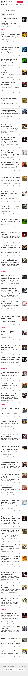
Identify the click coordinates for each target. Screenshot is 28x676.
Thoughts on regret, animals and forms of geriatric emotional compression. (10, 102)
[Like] (2, 582)
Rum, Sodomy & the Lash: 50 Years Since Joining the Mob (9, 111)
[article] (14, 22)
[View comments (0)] (8, 79)
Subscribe (20, 2)
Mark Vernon (17, 183)
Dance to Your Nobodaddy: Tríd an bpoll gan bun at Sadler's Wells (10, 358)
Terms (16, 666)
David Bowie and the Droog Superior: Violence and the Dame (10, 33)
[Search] (25, 14)
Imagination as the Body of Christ (10, 650)
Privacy (13, 666)
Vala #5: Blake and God (7, 383)
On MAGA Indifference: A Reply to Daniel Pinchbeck (10, 317)
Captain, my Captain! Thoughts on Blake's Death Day (10, 151)
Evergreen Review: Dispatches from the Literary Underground (10, 163)
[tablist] (8, 14)
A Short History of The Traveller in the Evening (10, 233)
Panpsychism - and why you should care (9, 586)
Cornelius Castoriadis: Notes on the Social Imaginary (10, 486)
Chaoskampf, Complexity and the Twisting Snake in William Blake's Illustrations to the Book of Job (10, 502)
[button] (2, 4)
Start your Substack (10, 669)
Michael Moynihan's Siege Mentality (8, 71)
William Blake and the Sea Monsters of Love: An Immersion (10, 205)
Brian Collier (10, 253)
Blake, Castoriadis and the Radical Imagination (8, 125)
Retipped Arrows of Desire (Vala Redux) (10, 373)
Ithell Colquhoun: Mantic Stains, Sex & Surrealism (10, 302)
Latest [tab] (3, 14)
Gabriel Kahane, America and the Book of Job (10, 627)
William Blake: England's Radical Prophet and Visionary (10, 545)
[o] (24, 84)
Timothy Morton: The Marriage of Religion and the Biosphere (10, 573)
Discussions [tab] (11, 14)
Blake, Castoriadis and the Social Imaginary (10, 475)
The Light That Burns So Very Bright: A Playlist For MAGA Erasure (9, 193)
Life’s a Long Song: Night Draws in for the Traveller (10, 19)
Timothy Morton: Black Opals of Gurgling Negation (10, 138)
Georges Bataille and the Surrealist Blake (8, 83)
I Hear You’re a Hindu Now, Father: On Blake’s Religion (10, 409)
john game (16, 267)
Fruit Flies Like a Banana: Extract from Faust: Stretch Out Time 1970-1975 (10, 558)
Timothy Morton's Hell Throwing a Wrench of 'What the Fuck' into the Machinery (10, 531)
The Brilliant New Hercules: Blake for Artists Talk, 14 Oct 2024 (10, 420)
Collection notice (23, 666)
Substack (7, 673)
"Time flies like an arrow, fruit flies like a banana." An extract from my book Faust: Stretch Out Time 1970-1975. (10, 562)
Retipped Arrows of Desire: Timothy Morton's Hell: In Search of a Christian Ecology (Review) (10, 518)
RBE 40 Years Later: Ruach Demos (10, 219)
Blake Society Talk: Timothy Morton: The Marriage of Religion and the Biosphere (10, 615)
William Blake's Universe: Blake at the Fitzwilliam (10, 639)
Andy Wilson (7, 24)
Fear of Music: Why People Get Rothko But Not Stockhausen (9, 463)
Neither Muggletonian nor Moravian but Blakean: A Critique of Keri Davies (10, 247)
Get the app (20, 669)
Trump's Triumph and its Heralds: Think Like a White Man (10, 394)
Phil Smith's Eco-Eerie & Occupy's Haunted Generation (10, 346)
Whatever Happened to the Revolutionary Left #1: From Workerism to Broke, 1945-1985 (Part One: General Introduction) (10, 290)
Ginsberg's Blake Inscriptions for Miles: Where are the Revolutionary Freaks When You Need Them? (10, 448)
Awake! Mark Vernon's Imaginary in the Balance (10, 177)
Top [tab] (7, 14)
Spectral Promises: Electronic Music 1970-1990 (9, 435)
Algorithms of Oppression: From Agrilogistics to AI (10, 48)
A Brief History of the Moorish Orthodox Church (9, 599)
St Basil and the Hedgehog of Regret (9, 99)
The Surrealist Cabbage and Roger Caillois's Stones (9, 60)
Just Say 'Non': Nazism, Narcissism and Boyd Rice (8, 332)
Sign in (25, 2)
